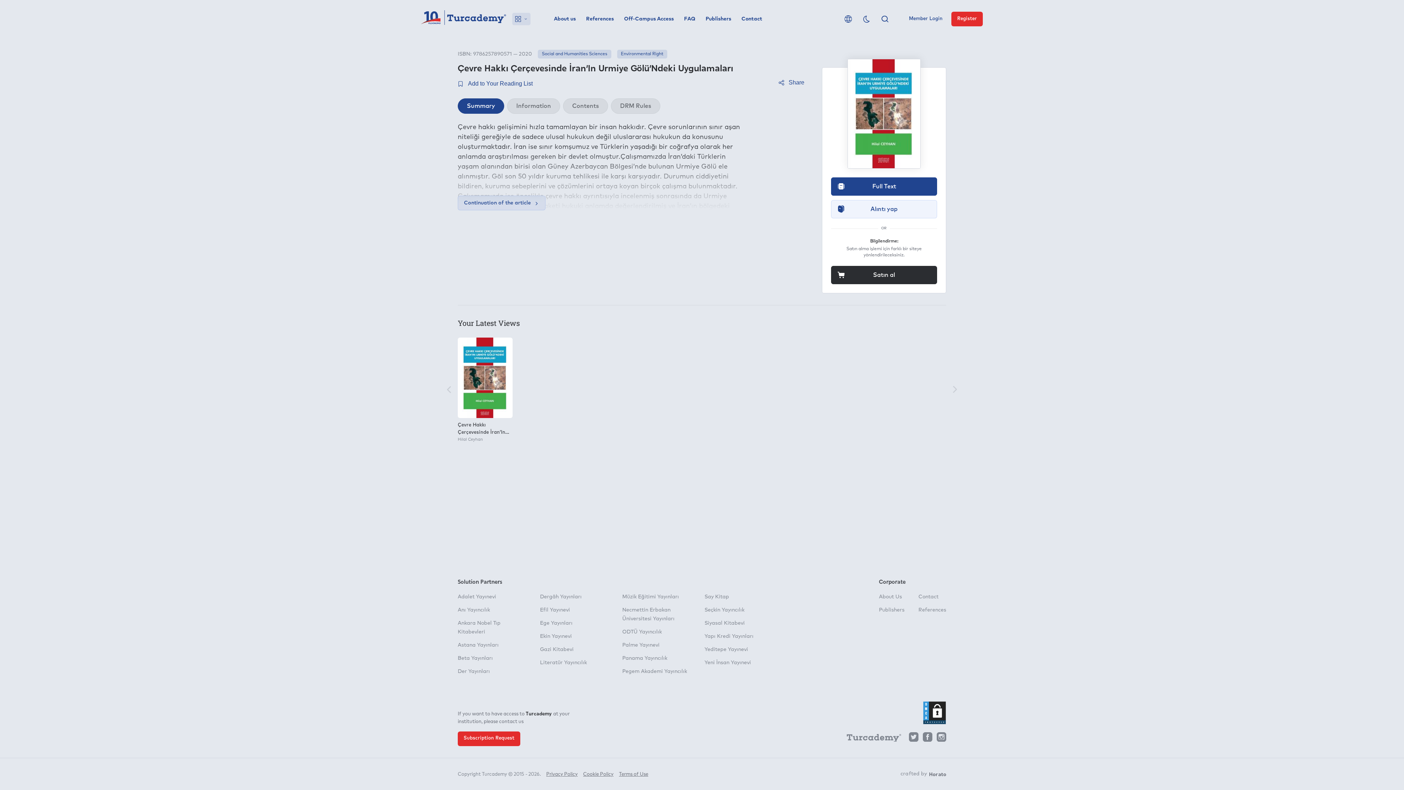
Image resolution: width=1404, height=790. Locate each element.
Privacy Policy (562, 774)
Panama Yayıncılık (644, 658)
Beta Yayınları (475, 658)
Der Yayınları (474, 671)
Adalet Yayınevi (477, 596)
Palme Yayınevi (641, 645)
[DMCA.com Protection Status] (934, 713)
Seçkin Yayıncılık (724, 610)
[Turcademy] (871, 739)
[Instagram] (941, 739)
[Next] (955, 390)
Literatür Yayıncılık (563, 662)
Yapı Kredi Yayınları (729, 636)
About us (565, 19)
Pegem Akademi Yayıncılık (654, 671)
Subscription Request (489, 738)
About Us (890, 596)
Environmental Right (642, 54)
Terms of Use (633, 774)
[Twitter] (913, 739)
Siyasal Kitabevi (725, 623)
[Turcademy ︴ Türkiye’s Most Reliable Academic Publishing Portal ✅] (463, 19)
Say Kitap (717, 596)
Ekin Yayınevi (556, 636)
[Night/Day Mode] (866, 19)
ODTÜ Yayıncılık (642, 632)
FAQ (689, 19)
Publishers (718, 19)
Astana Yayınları (478, 645)
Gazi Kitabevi (557, 649)
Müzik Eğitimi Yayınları (650, 596)
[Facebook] (927, 739)
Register (967, 18)
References (600, 19)
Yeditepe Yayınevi (726, 649)
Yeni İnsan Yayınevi (728, 662)
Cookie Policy (598, 774)
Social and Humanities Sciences (574, 54)
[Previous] (449, 390)
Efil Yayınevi (555, 610)
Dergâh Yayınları (561, 596)
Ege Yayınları (556, 623)
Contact (751, 19)
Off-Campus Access (649, 19)
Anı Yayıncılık (474, 610)
